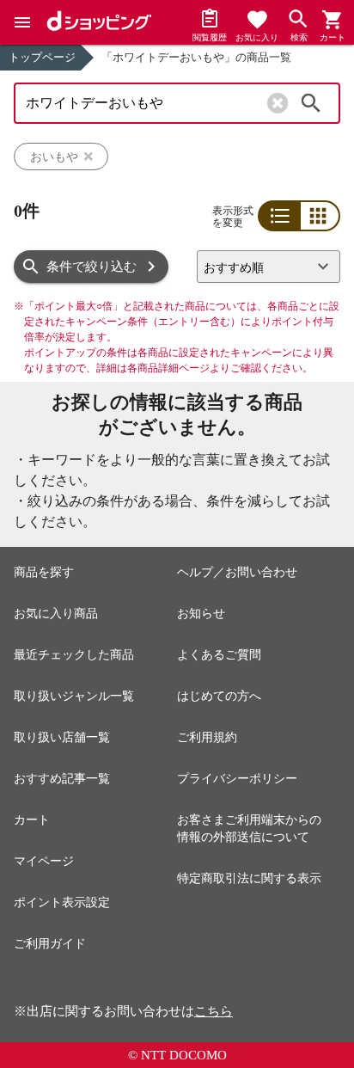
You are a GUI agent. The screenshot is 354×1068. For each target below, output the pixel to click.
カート (32, 819)
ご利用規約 (207, 737)
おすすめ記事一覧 (62, 778)
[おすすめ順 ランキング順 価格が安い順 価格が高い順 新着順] (268, 266)
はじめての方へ (219, 696)
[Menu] (22, 22)
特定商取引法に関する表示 (249, 878)
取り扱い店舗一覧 (62, 737)
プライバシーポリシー (237, 778)
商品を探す (44, 572)
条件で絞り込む (91, 266)
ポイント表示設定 (62, 902)
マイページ (44, 861)
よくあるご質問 (219, 654)
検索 (311, 103)
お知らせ (201, 613)
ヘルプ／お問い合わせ (237, 572)
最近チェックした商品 (74, 654)
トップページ (42, 57)
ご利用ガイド (50, 943)
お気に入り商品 (56, 613)
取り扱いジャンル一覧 (74, 696)
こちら (213, 1011)
